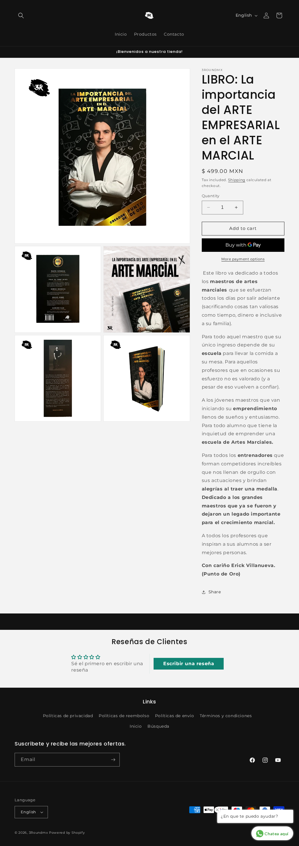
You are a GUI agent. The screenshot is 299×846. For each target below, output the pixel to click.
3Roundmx (38, 833)
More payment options (243, 259)
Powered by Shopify (67, 833)
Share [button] (214, 591)
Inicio (136, 726)
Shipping (236, 180)
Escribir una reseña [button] (188, 663)
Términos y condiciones (226, 715)
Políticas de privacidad (68, 715)
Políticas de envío (174, 715)
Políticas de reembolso (124, 715)
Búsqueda (158, 726)
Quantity (211, 195)
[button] (21, 15)
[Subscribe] (113, 760)
